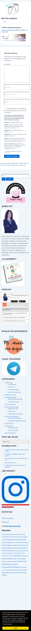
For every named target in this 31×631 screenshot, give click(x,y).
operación (14, 561)
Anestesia (4, 534)
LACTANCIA (11, 384)
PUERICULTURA (12, 389)
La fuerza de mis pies (19, 553)
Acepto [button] (15, 628)
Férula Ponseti (6, 550)
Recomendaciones (8, 567)
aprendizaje (10, 534)
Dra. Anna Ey (16, 542)
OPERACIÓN (11, 428)
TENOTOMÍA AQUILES (14, 414)
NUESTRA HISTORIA (14, 399)
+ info (21, 122)
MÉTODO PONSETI (10, 407)
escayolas (15, 545)
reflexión (17, 567)
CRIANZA (7, 382)
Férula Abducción (23, 545)
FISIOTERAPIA (9, 404)
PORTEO (10, 387)
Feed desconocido (12, 526)
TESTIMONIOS (12, 401)
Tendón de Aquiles (13, 570)
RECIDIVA (7, 426)
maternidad (17, 556)
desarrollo (4, 542)
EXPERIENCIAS (9, 397)
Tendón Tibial (23, 570)
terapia (3, 572)
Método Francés (17, 558)
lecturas (4, 555)
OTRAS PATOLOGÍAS (11, 416)
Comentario (7, 64)
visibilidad (4, 575)
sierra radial (5, 570)
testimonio (8, 572)
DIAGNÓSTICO (9, 395)
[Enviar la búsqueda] (4, 179)
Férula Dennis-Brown (21, 548)
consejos (4, 539)
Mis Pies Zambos (9, 18)
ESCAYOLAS (11, 408)
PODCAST (8, 423)
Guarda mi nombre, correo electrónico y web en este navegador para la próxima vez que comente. (15, 110)
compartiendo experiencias (9, 536)
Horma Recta (18, 550)
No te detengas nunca (10, 462)
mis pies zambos (7, 558)
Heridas (12, 550)
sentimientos (23, 567)
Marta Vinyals (9, 555)
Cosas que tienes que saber (16, 539)
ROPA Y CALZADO (13, 392)
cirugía (23, 534)
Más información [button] (7, 624)
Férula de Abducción (8, 548)
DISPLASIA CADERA (13, 418)
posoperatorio (14, 564)
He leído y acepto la (13, 152)
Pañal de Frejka (21, 561)
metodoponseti (24, 555)
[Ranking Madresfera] (8, 518)
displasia (10, 542)
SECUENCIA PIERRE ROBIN (16, 421)
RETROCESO (12, 430)
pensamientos (6, 564)
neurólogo (8, 561)
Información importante (7, 553)
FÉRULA (10, 411)
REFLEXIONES (9, 433)
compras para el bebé (21, 536)
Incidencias (25, 550)
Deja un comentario (7, 30)
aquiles (15, 534)
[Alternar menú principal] (5, 22)
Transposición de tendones (18, 572)
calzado (19, 534)
